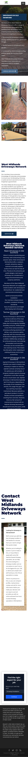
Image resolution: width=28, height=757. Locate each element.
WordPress (15, 755)
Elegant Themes (14, 753)
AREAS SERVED (8, 71)
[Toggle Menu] (23, 3)
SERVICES (8, 234)
